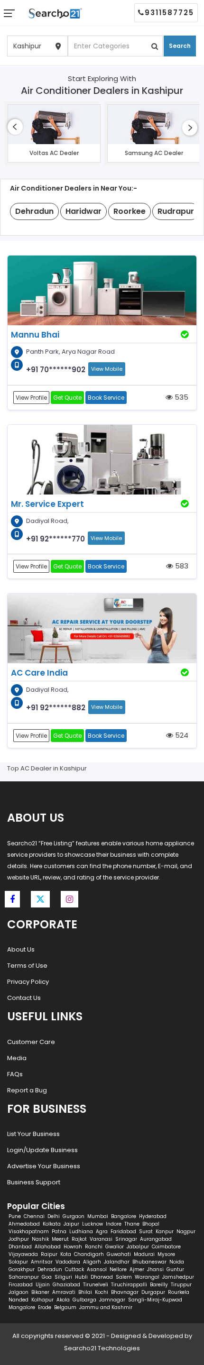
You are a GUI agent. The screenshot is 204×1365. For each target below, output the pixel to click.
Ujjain (43, 1284)
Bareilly (159, 1284)
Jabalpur (138, 1246)
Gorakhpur (22, 1269)
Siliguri (63, 1277)
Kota (65, 1254)
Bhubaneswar (149, 1261)
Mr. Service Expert (47, 504)
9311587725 (169, 13)
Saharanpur (24, 1277)
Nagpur (185, 1231)
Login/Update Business (42, 1149)
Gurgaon (73, 1216)
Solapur (18, 1261)
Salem (124, 1277)
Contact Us (24, 997)
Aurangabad (156, 1239)
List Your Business (33, 1133)
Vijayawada (23, 1254)
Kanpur (165, 1231)
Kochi (101, 1292)
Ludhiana (81, 1231)
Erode (44, 1307)
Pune (15, 1216)
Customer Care (31, 1041)
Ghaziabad (66, 1284)
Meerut (60, 1239)
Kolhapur (42, 1299)
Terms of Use (27, 965)
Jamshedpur (178, 1277)
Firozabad (21, 1284)
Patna (59, 1231)
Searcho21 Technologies (102, 1348)
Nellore (118, 1269)
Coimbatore (166, 1246)
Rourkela (178, 1292)
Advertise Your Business (43, 1166)
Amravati (63, 1292)
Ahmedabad (24, 1224)
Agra (102, 1231)
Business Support (33, 1182)
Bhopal (150, 1224)
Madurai (144, 1254)
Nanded (18, 1299)
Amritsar (42, 1261)
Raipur (49, 1254)
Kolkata (52, 1224)
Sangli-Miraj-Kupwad (155, 1299)
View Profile (31, 398)
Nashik (40, 1239)
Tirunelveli (95, 1284)
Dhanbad (20, 1246)
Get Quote (67, 398)
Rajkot (79, 1239)
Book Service (106, 398)
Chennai (34, 1216)
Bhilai (85, 1292)
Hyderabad (153, 1216)
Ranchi (93, 1246)
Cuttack (74, 1269)
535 (180, 397)
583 (180, 566)
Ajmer (137, 1269)
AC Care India (39, 672)
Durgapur (153, 1292)
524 (180, 735)
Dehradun (49, 1269)
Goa (47, 1277)
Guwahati (119, 1254)
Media (17, 1058)
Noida (176, 1261)
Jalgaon (18, 1292)
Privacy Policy (28, 981)
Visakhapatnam (29, 1231)
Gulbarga (84, 1299)
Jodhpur (19, 1239)
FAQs (15, 1074)
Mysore (166, 1254)
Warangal (147, 1277)
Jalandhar (117, 1261)
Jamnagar (112, 1299)
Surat (146, 1231)
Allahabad (48, 1246)
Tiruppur (181, 1284)
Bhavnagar (125, 1292)
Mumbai (97, 1216)
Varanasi (101, 1239)
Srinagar (126, 1239)
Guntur (175, 1269)
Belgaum (65, 1307)
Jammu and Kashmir (105, 1307)
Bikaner (40, 1292)
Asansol (97, 1269)
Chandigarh (89, 1254)
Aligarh (92, 1261)
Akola (63, 1299)
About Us (21, 949)
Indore (113, 1224)
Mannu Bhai (35, 334)
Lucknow (92, 1224)
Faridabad (123, 1231)
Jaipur (71, 1224)
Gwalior (114, 1246)
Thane (131, 1224)
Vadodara (68, 1261)
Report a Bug (27, 1090)
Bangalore (123, 1216)
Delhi (53, 1216)
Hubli (81, 1277)
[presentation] (15, 127)
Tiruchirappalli (129, 1284)
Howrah (73, 1246)
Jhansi (155, 1269)
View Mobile (106, 369)
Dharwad (102, 1277)
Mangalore (22, 1307)
